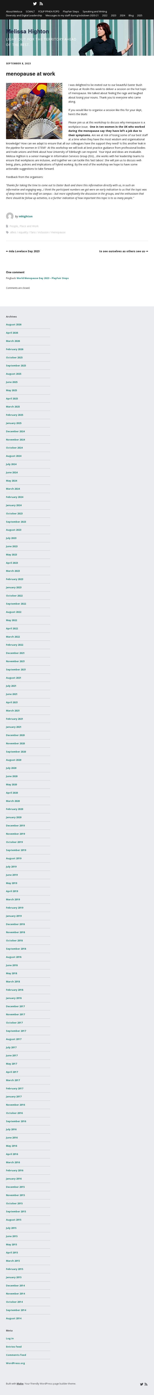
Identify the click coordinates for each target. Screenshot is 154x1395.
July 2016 (11, 1129)
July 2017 (11, 1047)
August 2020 (13, 760)
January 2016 (13, 1178)
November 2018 (15, 932)
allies (13, 232)
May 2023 (11, 554)
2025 (139, 15)
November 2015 (15, 1195)
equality (23, 232)
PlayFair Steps (71, 11)
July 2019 (11, 866)
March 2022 (13, 636)
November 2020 (15, 743)
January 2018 (13, 998)
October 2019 (14, 842)
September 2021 (16, 669)
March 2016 (13, 1162)
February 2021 (14, 718)
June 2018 (11, 965)
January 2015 (13, 1277)
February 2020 (14, 809)
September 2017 (16, 1031)
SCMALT (30, 11)
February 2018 (14, 989)
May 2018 (11, 973)
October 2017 (14, 1022)
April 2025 (12, 398)
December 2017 (15, 1006)
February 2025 (14, 414)
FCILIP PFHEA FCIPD (48, 11)
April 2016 (12, 1154)
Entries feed (14, 1346)
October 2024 (14, 447)
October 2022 (14, 595)
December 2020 (15, 735)
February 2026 (14, 349)
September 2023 (16, 521)
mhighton (25, 216)
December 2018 (15, 924)
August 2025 (13, 373)
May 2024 (11, 480)
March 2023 (13, 571)
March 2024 (13, 488)
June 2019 (11, 874)
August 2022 (13, 612)
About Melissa (14, 11)
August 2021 (13, 677)
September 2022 (16, 603)
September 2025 (16, 365)
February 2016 (14, 1170)
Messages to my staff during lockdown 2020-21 (72, 15)
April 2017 (12, 1072)
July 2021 (11, 685)
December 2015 (15, 1187)
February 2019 (14, 907)
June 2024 (11, 472)
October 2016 (14, 1113)
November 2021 (15, 661)
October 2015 (14, 1203)
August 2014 (13, 1318)
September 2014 (16, 1310)
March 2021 (13, 710)
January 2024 (13, 505)
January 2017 (13, 1096)
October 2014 (14, 1301)
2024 (122, 15)
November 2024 (15, 439)
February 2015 (14, 1269)
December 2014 (15, 1285)
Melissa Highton (27, 31)
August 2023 (13, 529)
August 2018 (13, 957)
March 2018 (13, 981)
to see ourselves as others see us (122, 251)
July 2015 (11, 1228)
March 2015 (13, 1260)
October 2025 (14, 357)
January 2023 (13, 587)
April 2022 (12, 628)
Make (20, 1383)
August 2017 (13, 1039)
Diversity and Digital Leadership (24, 15)
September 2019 (16, 850)
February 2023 (14, 579)
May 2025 (11, 390)
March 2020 (13, 801)
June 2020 (11, 776)
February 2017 (14, 1088)
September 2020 (16, 751)
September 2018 (16, 948)
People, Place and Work (24, 226)
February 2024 (14, 497)
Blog (131, 15)
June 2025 (11, 382)
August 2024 (13, 456)
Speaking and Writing (95, 11)
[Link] (8, 4)
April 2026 (12, 332)
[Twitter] (35, 4)
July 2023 (11, 538)
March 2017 (13, 1080)
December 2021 (15, 653)
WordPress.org (15, 1363)
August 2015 (13, 1219)
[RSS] (41, 4)
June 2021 (11, 694)
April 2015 (12, 1252)
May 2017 (11, 1063)
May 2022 (11, 620)
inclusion (43, 232)
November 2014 (15, 1293)
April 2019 (12, 891)
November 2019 (15, 833)
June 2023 (11, 546)
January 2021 (13, 727)
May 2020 (11, 784)
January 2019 (13, 916)
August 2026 (13, 324)
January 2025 (13, 423)
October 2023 (14, 513)
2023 (113, 15)
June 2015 (11, 1236)
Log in (10, 1338)
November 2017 (15, 1014)
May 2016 (11, 1145)
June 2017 (11, 1055)
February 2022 (14, 644)
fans (33, 232)
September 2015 (16, 1211)
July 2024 (11, 464)
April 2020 (12, 792)
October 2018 (14, 940)
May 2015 (11, 1244)
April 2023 (12, 562)
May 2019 (11, 883)
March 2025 (13, 406)
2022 (104, 15)
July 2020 (11, 768)
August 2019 (13, 858)
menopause (58, 232)
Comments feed (16, 1355)
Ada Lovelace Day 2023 (24, 251)
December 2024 (15, 431)
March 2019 (13, 899)
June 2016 (11, 1137)
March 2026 (13, 341)
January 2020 (13, 817)
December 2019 (15, 825)
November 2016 (15, 1104)
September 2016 (16, 1121)
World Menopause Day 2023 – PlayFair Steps (43, 278)
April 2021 (12, 702)
